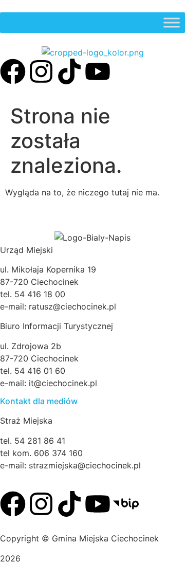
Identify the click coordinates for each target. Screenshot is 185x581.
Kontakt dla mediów (39, 401)
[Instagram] (41, 71)
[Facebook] (13, 71)
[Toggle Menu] (171, 22)
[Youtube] (97, 71)
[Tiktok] (69, 71)
